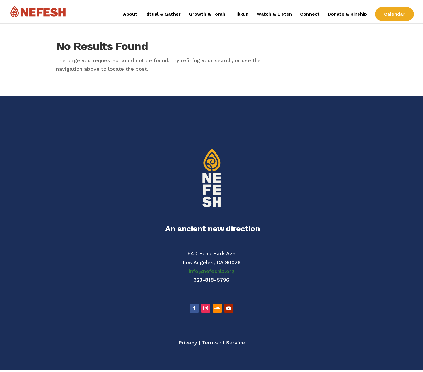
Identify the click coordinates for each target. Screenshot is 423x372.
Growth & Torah (207, 14)
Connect (310, 14)
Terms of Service (223, 342)
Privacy (187, 342)
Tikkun (241, 14)
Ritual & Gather (163, 14)
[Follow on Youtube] (228, 308)
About (130, 14)
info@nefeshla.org (212, 271)
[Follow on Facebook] (194, 308)
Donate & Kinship (347, 14)
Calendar (394, 14)
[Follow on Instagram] (205, 308)
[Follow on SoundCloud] (217, 308)
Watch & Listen (274, 14)
